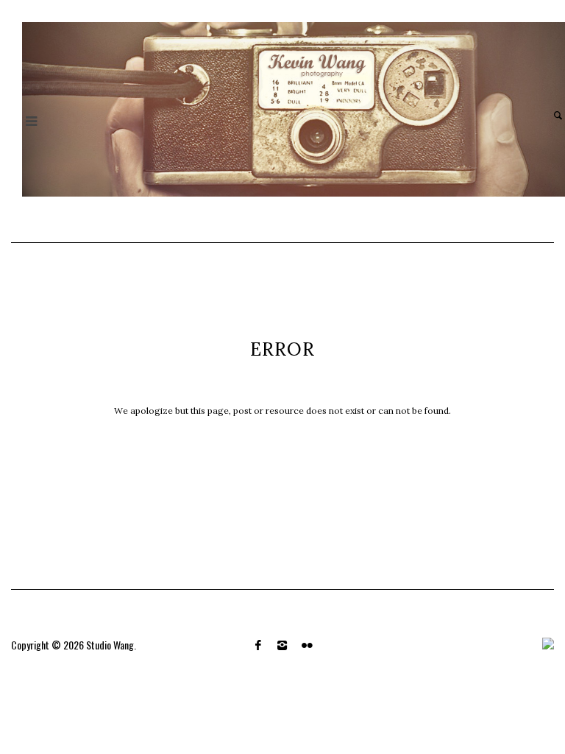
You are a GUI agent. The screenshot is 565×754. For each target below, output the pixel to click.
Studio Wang (110, 644)
